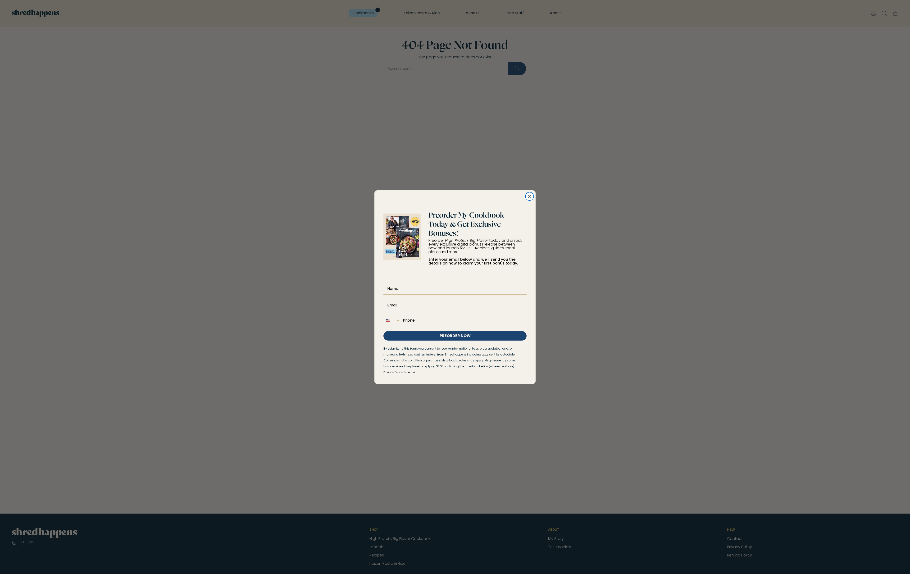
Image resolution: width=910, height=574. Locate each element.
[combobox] (391, 320)
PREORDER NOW (455, 335)
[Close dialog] (529, 196)
